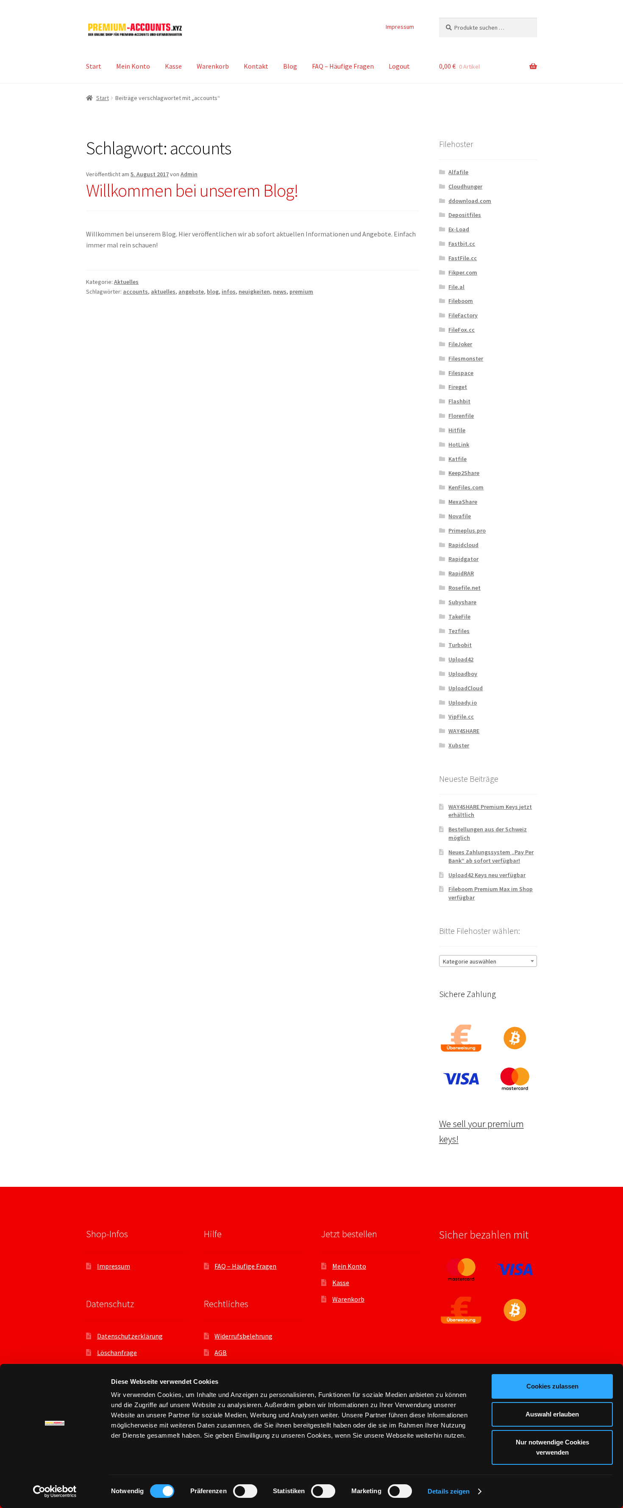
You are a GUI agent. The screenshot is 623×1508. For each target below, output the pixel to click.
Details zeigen (449, 1491)
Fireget (457, 387)
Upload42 (460, 659)
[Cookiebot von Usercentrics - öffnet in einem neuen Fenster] (55, 1491)
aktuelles (163, 291)
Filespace (460, 373)
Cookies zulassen (552, 1386)
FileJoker (460, 344)
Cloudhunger (465, 186)
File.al (456, 287)
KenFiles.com (466, 487)
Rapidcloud (463, 545)
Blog (290, 66)
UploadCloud (465, 688)
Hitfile (456, 430)
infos (229, 291)
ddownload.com (469, 201)
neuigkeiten (254, 291)
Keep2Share (463, 473)
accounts (135, 291)
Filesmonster (465, 358)
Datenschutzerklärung (130, 1336)
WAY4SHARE (463, 731)
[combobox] (488, 961)
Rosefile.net (464, 588)
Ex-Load (458, 229)
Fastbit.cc (461, 243)
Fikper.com (462, 272)
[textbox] (488, 961)
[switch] (245, 1491)
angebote (191, 291)
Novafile (459, 516)
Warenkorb (213, 66)
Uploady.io (462, 702)
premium (301, 291)
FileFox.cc (461, 329)
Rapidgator (463, 559)
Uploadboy (462, 674)
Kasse (173, 66)
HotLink (458, 444)
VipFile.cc (461, 716)
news (279, 291)
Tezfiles (459, 631)
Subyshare (462, 602)
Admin (189, 174)
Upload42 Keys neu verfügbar (487, 875)
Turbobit (460, 645)
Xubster (458, 745)
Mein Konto (133, 66)
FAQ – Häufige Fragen (343, 66)
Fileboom (460, 301)
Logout (399, 66)
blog (213, 291)
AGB (220, 1352)
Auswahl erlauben (552, 1414)
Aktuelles (126, 282)
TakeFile (459, 616)
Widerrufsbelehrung (243, 1336)
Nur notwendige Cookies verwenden (552, 1447)
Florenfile (461, 415)
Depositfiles (464, 215)
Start (93, 66)
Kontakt (256, 66)
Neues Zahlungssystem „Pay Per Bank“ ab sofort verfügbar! (491, 856)
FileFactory (463, 315)
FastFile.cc (462, 258)
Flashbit (459, 401)
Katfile (457, 459)
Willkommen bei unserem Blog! (192, 190)
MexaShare (462, 501)
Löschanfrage (117, 1352)
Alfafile (458, 172)
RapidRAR (461, 573)
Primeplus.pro (467, 530)
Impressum (400, 27)
